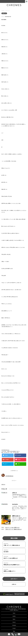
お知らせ (3, 484)
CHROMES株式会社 (9, 475)
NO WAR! (6, 551)
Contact (14, 628)
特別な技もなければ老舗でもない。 (12, 564)
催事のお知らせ (16, 516)
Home (14, 613)
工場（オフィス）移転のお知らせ (13, 529)
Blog (14, 631)
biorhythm (15, 504)
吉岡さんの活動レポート (10, 571)
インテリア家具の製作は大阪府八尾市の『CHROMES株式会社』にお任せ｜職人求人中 (14, 609)
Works (14, 619)
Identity (14, 616)
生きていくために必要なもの (12, 527)
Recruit (14, 622)
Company (14, 625)
